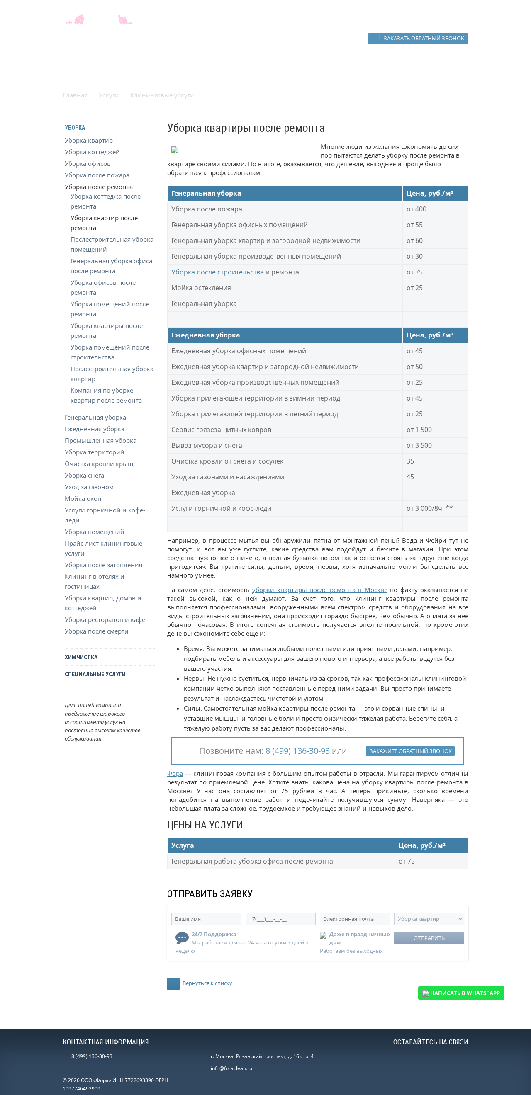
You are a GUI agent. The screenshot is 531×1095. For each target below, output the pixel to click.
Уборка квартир (89, 140)
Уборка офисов (88, 163)
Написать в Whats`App (464, 993)
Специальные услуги (95, 674)
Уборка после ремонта (99, 186)
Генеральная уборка (95, 417)
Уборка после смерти (97, 631)
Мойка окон (83, 498)
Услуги (109, 95)
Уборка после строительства (217, 272)
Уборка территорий (94, 452)
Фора (175, 773)
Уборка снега (84, 475)
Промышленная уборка (100, 440)
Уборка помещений (94, 531)
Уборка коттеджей (92, 152)
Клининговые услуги (162, 95)
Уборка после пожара (97, 175)
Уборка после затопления (103, 565)
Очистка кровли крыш (99, 463)
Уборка (75, 127)
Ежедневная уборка (94, 429)
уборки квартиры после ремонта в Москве (319, 589)
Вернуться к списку (207, 983)
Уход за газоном (89, 487)
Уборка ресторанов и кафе (105, 619)
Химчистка (81, 657)
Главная (75, 95)
